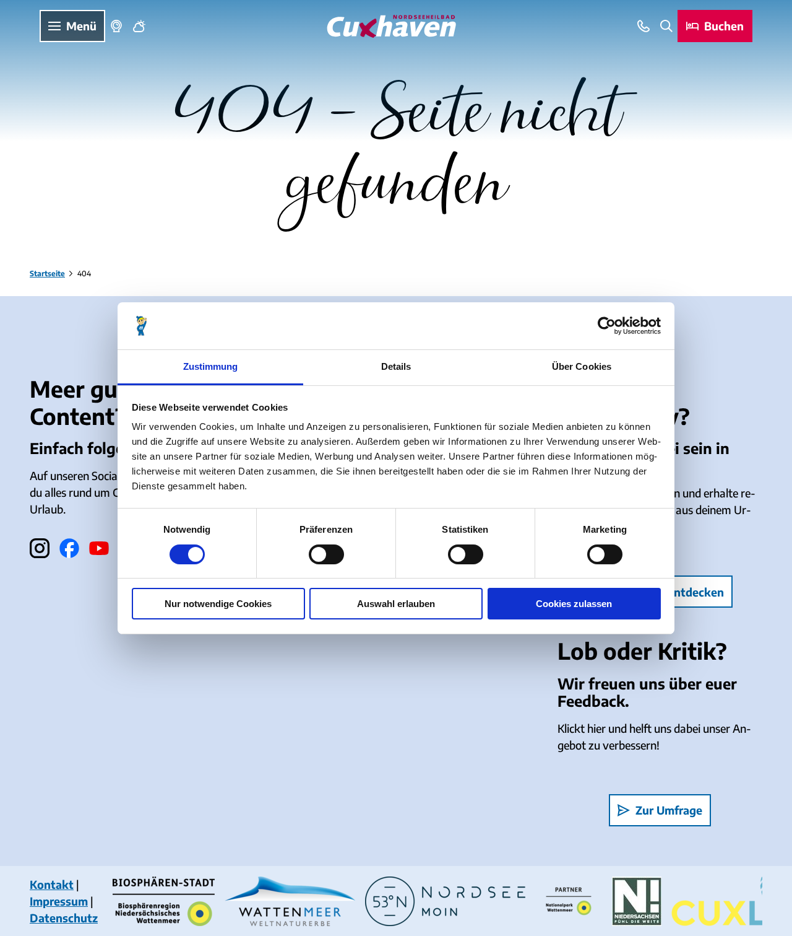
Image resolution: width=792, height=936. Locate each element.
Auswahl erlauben (396, 603)
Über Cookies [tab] (581, 366)
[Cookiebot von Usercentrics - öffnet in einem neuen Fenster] (607, 326)
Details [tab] (396, 366)
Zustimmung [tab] (210, 366)
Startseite (47, 273)
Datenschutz (64, 918)
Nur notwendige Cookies (218, 603)
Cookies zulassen (574, 603)
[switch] (326, 554)
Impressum (59, 901)
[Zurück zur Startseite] (391, 26)
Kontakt (52, 884)
